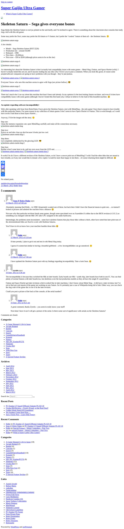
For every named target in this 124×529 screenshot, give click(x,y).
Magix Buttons (11, 503)
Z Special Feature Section (15, 357)
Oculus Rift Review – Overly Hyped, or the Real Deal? (27, 408)
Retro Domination (13, 516)
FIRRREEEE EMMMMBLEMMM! (20, 492)
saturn (12, 183)
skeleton (22, 183)
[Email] (62, 170)
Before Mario (11, 486)
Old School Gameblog (14, 510)
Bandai (8, 329)
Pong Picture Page (13, 514)
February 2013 (11, 375)
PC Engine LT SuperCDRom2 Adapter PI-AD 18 (25, 406)
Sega (17, 183)
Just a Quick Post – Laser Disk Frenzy (20, 415)
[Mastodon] (62, 167)
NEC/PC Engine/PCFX (15, 342)
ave (7, 430)
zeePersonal (27, 527)
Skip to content (6, 2)
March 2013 (10, 373)
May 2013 (10, 370)
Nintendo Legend (12, 508)
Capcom (9, 331)
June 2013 (10, 368)
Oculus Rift (10, 346)
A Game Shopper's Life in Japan (18, 324)
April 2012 (10, 390)
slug (26, 183)
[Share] (62, 174)
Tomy (8, 355)
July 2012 (9, 383)
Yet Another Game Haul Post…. (18, 412)
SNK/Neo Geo (11, 350)
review (7, 183)
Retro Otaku (10, 518)
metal (3, 183)
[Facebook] (62, 163)
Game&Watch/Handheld (15, 335)
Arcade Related (12, 326)
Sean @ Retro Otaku (21, 201)
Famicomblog (11, 490)
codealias (9, 488)
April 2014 (10, 366)
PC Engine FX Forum (14, 512)
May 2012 (10, 388)
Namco (8, 339)
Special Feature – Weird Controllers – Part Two (31, 428)
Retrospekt (10, 523)
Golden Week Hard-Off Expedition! (19, 410)
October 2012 (11, 379)
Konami (9, 337)
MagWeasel (10, 505)
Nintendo (9, 344)
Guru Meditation (12, 497)
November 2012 (12, 377)
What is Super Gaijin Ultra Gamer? (19, 14)
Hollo (16, 186)
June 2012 (10, 386)
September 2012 (12, 381)
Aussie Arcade (11, 484)
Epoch (8, 333)
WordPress (15, 527)
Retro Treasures (12, 521)
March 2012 (10, 392)
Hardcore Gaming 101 (14, 499)
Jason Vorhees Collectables (16, 501)
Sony (8, 352)
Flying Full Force (12, 495)
